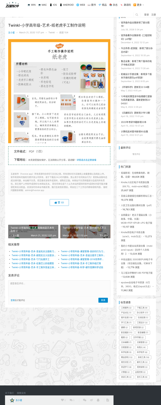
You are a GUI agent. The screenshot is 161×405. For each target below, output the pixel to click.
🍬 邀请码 (125, 4)
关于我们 (9, 393)
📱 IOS (53, 4)
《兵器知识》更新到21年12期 (135, 112)
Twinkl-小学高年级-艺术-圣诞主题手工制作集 (83, 255)
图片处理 (126, 317)
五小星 (11, 32)
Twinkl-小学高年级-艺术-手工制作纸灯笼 (81, 263)
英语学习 (126, 367)
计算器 (125, 372)
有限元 (141, 347)
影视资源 (138, 327)
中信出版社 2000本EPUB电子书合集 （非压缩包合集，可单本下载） (137, 263)
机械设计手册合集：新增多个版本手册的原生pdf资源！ (136, 76)
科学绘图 (126, 352)
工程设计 (142, 322)
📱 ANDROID (66, 4)
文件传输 (138, 337)
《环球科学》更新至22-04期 (135, 87)
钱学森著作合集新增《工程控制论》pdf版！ (136, 37)
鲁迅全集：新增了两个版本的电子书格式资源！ (136, 63)
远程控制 (140, 372)
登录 (146, 14)
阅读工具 (126, 377)
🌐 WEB (80, 4)
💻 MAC (42, 4)
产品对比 (126, 312)
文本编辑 (126, 342)
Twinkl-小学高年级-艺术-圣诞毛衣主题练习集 (34, 251)
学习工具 (126, 322)
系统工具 (143, 357)
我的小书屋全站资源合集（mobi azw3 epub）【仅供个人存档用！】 (136, 249)
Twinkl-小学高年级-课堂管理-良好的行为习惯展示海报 (83, 251)
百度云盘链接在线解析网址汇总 (136, 195)
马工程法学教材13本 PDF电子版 (137, 272)
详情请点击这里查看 (86, 159)
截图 (124, 337)
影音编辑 (143, 332)
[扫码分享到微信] (84, 400)
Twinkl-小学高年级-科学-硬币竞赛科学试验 (82, 267)
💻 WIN (31, 4)
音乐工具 (142, 377)
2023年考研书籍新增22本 (133, 122)
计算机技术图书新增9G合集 (134, 131)
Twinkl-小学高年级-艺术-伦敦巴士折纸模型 (33, 263)
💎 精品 (102, 4)
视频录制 (142, 367)
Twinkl (51, 32)
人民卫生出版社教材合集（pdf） (137, 205)
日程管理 (126, 347)
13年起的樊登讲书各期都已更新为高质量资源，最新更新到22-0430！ (136, 100)
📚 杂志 (113, 4)
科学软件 (142, 352)
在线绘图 (143, 317)
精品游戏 (126, 357)
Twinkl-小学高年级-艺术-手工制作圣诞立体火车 (34, 267)
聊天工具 (142, 362)
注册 (153, 14)
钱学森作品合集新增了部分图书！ (135, 24)
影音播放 (126, 332)
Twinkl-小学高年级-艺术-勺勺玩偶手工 (31, 259)
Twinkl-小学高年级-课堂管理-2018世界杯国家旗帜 (83, 259)
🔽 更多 (137, 4)
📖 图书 (92, 4)
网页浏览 (126, 362)
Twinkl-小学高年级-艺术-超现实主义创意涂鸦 (34, 255)
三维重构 (126, 308)
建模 (124, 327)
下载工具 (142, 308)
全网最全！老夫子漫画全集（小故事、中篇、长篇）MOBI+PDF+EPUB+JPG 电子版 (136, 219)
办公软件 (142, 312)
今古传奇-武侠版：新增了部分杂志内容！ (137, 50)
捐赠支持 (21, 393)
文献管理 (142, 342)
